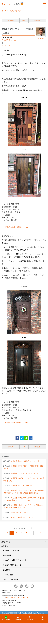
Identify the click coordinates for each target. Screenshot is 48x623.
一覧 (24, 20)
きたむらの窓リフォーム (12, 565)
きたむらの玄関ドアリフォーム (14, 560)
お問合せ (18, 620)
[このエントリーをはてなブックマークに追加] (30, 438)
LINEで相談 (6, 620)
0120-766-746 (11, 598)
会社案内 (6, 570)
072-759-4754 (23, 598)
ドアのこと (6, 45)
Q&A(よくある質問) (10, 579)
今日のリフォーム (9, 40)
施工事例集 (7, 555)
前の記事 (10, 20)
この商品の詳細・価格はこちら (15, 227)
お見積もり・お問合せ (11, 550)
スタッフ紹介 (8, 574)
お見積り (30, 620)
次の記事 (37, 20)
